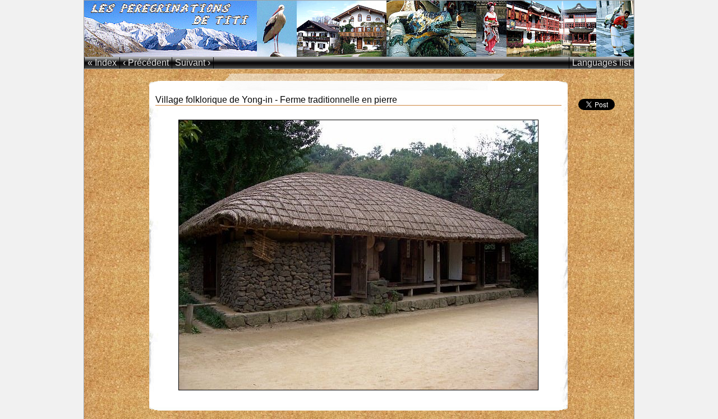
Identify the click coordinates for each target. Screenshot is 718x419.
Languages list (601, 62)
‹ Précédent (146, 62)
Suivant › (192, 62)
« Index (102, 62)
